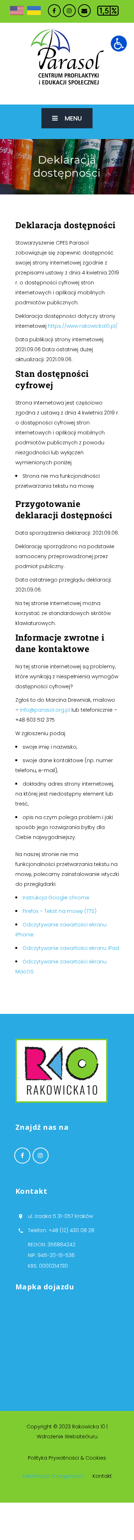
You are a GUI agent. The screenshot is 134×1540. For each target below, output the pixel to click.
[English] (17, 10)
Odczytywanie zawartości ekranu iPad (71, 948)
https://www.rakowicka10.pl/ (83, 326)
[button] (119, 44)
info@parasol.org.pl (45, 709)
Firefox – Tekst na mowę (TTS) (59, 911)
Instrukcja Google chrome (56, 897)
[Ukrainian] (34, 10)
